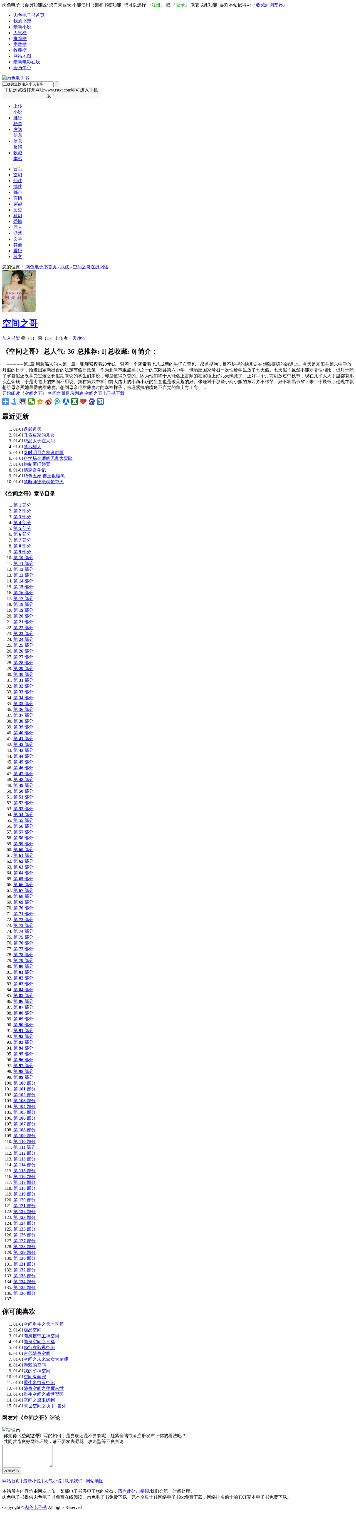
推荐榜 (20, 38)
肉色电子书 (35, 1507)
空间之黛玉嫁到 (39, 1400)
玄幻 (17, 174)
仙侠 (17, 180)
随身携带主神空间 (41, 1335)
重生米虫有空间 (39, 1382)
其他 (17, 244)
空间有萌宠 (35, 1376)
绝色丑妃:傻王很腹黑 (44, 475)
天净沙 (79, 338)
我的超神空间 (37, 1370)
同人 (17, 227)
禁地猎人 (32, 446)
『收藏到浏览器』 (269, 5)
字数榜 (20, 44)
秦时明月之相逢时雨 (44, 452)
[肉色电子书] (15, 78)
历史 (17, 209)
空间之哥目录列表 (65, 393)
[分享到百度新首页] (91, 401)
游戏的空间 (35, 1365)
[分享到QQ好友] (22, 401)
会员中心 (22, 67)
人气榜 (20, 32)
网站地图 (22, 56)
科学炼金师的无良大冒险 (48, 458)
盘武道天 (32, 429)
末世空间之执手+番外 (45, 1406)
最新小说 (22, 26)
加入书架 (11, 338)
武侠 (17, 186)
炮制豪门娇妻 (37, 464)
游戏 (17, 233)
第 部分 (22, 505)
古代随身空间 (37, 1353)
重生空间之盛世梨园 (44, 1394)
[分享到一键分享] (14, 401)
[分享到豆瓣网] (74, 401)
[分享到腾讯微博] (57, 401)
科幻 (17, 215)
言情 (17, 198)
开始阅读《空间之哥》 (24, 393)
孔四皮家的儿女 (39, 435)
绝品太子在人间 (39, 440)
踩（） (45, 338)
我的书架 (22, 21)
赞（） (29, 338)
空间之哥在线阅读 (90, 266)
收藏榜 (20, 50)
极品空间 (32, 1330)
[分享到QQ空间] (40, 401)
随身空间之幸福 (39, 1341)
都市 (17, 192)
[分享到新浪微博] (48, 401)
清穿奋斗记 (35, 470)
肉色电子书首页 (28, 15)
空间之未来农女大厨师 (46, 1359)
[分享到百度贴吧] (100, 401)
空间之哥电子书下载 (105, 393)
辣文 (17, 256)
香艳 (17, 250)
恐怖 (17, 221)
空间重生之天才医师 (44, 1324)
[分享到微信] (31, 401)
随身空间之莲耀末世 (44, 1388)
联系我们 (74, 1481)
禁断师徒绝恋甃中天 (44, 481)
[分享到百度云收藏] (83, 401)
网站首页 (11, 1481)
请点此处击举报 (133, 1491)
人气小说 (53, 1481)
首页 (17, 169)
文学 (17, 239)
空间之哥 (20, 323)
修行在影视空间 (39, 1347)
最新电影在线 (26, 61)
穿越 (17, 204)
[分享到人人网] (66, 401)
